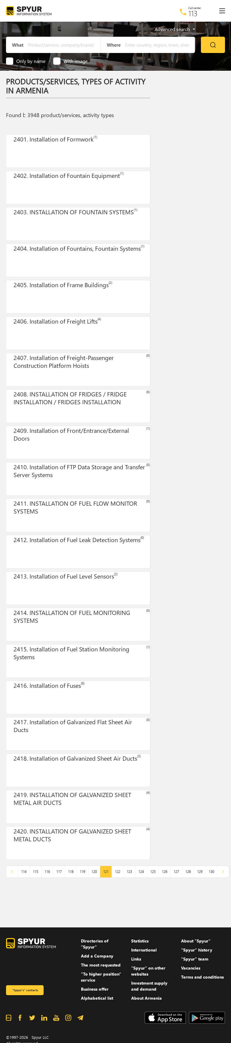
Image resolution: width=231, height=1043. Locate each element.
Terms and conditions (202, 977)
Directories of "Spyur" (94, 944)
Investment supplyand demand (149, 986)
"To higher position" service (101, 977)
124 (141, 871)
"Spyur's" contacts (25, 990)
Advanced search (172, 29)
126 (164, 871)
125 (153, 871)
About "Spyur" (196, 941)
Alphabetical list (97, 998)
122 (117, 871)
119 (82, 871)
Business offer (95, 989)
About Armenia (146, 998)
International (144, 950)
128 (188, 871)
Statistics (140, 941)
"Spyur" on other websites (148, 971)
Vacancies (190, 968)
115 (35, 871)
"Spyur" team (194, 959)
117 (59, 871)
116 (47, 871)
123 (129, 871)
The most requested (101, 965)
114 (23, 871)
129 (199, 871)
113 (193, 13)
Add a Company (97, 956)
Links (136, 959)
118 (70, 871)
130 (211, 871)
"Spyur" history (196, 950)
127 (176, 871)
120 (94, 871)
